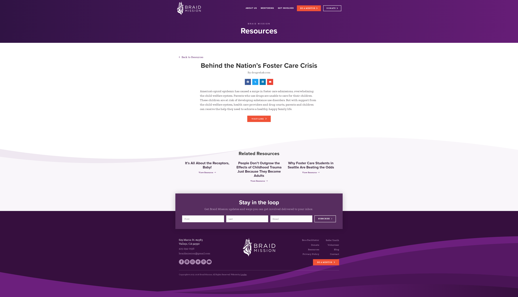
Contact (334, 254)
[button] (191, 57)
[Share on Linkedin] (263, 82)
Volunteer (333, 244)
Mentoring (267, 8)
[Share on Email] (270, 82)
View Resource (207, 172)
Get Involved (286, 8)
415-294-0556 (186, 248)
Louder (244, 274)
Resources (313, 249)
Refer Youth (332, 240)
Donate (331, 8)
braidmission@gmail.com (194, 253)
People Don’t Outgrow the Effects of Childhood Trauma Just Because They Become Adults (259, 169)
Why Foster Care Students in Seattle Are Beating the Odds (311, 165)
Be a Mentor (307, 8)
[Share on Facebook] (248, 82)
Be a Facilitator (310, 240)
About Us (251, 8)
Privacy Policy (311, 254)
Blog (336, 249)
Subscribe (324, 219)
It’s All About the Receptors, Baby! (207, 165)
